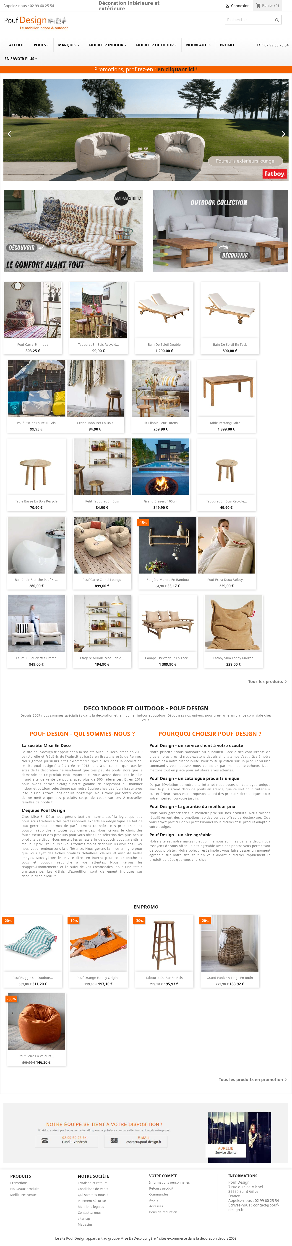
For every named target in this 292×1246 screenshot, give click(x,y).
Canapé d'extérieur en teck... (167, 658)
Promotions (19, 1183)
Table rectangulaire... (226, 423)
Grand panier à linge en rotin (230, 977)
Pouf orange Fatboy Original (98, 977)
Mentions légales (91, 1206)
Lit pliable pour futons (161, 423)
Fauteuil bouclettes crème (36, 658)
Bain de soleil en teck (230, 344)
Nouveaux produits (24, 1189)
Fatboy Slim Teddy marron (233, 658)
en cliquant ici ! (177, 69)
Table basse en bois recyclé (36, 501)
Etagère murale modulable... (102, 658)
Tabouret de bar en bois (164, 977)
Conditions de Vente (93, 1189)
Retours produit (161, 1188)
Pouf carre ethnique (32, 344)
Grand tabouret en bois (95, 423)
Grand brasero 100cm (160, 501)
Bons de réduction (163, 1212)
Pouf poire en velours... (36, 1056)
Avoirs (154, 1200)
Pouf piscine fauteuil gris (36, 423)
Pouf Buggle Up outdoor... (33, 977)
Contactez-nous (90, 1212)
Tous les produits (268, 682)
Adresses (156, 1206)
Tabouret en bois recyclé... (98, 344)
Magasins (85, 1224)
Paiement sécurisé (92, 1200)
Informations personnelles (169, 1182)
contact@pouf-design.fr (253, 1207)
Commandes (158, 1194)
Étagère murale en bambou (168, 579)
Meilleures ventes (23, 1195)
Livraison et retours (92, 1183)
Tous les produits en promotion (254, 1080)
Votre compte (163, 1175)
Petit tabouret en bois (102, 501)
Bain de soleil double (164, 344)
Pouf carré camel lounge (102, 579)
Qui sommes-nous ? (93, 1195)
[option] (146, 130)
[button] (24, 131)
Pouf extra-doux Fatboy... (226, 579)
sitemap (84, 1218)
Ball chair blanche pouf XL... (36, 579)
